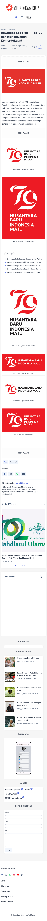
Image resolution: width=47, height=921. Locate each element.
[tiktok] (22, 875)
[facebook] (4, 474)
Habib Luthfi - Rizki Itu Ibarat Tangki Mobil (29, 718)
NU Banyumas (11, 793)
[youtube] (18, 875)
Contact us (5, 891)
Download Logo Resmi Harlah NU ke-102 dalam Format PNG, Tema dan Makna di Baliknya (22, 556)
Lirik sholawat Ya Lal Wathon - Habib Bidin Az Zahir (29, 674)
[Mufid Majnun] (23, 12)
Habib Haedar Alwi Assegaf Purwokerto (29, 704)
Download (11, 29)
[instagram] (14, 875)
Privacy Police (7, 896)
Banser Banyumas (12, 789)
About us (5, 886)
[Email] (23, 474)
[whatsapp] (17, 474)
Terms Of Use (7, 901)
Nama (7, 812)
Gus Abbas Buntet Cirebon (28, 658)
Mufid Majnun (31, 915)
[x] (10, 474)
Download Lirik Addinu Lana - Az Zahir (29, 689)
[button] (15, 565)
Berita (27, 789)
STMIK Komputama (13, 798)
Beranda (3, 29)
